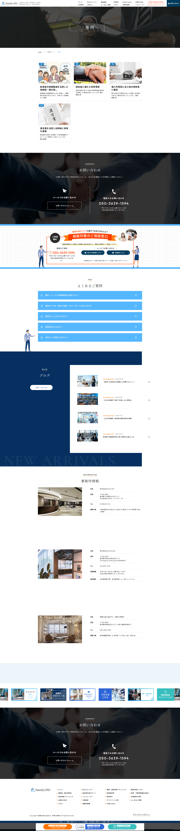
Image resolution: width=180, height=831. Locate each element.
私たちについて (92, 2)
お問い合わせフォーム (64, 205)
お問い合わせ (111, 804)
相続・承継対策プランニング (116, 790)
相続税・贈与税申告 (65, 793)
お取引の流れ (139, 2)
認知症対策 (110, 793)
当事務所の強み (136, 797)
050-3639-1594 (156, 2)
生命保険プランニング (65, 797)
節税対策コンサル (137, 790)
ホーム (80, 2)
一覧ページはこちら (41, 387)
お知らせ (90, 5)
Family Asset (127, 2)
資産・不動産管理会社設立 (140, 793)
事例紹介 (116, 2)
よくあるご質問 (106, 5)
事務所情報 (126, 5)
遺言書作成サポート (89, 793)
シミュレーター (140, 5)
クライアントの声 (113, 800)
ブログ (116, 5)
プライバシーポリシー (141, 814)
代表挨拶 (81, 5)
